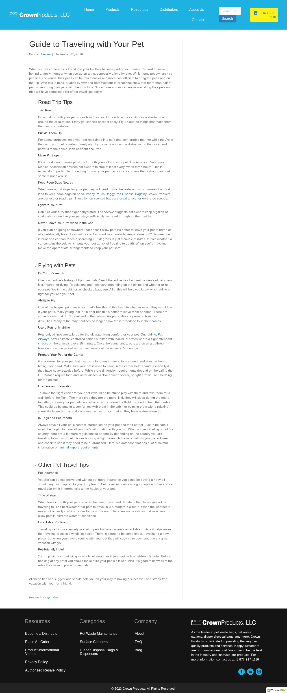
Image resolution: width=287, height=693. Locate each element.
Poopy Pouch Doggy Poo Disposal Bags (114, 194)
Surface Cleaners (94, 642)
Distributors (169, 9)
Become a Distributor (42, 633)
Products (112, 9)
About (139, 633)
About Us (196, 9)
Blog (138, 650)
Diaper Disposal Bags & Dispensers (99, 652)
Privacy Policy (36, 662)
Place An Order (37, 642)
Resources (139, 9)
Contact (198, 20)
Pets (55, 597)
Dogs (47, 597)
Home (89, 9)
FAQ (138, 642)
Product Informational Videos (42, 652)
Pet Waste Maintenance (98, 633)
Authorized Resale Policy (45, 670)
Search (227, 18)
